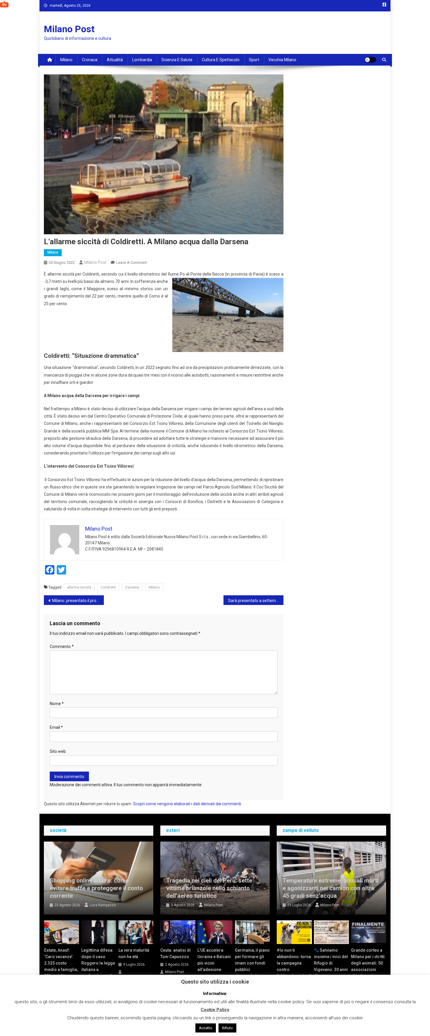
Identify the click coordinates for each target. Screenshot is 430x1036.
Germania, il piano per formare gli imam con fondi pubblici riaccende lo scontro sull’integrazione (252, 969)
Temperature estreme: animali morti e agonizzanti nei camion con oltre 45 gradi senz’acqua (331, 888)
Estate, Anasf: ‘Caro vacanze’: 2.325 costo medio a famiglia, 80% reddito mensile (61, 966)
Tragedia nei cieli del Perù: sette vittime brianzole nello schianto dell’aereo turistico (209, 888)
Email (56, 727)
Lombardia (142, 59)
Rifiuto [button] (227, 1028)
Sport (254, 59)
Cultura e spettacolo (221, 59)
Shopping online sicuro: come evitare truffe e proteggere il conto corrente (96, 888)
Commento (62, 646)
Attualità (115, 59)
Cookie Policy (215, 1009)
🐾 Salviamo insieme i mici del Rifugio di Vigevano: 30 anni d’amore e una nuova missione (331, 966)
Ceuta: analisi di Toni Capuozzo (175, 953)
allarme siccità (79, 587)
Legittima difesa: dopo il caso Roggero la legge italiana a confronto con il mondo (98, 966)
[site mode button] (370, 60)
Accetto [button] (205, 1028)
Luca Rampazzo (103, 905)
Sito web (58, 751)
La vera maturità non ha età (133, 953)
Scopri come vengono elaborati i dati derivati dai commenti (187, 803)
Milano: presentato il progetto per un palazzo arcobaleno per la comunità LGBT (78, 600)
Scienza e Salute (176, 59)
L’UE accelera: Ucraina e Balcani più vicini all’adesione (214, 960)
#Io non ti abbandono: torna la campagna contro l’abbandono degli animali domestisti (294, 969)
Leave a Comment (131, 262)
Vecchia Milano (282, 59)
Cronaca (89, 59)
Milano (66, 59)
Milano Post (69, 29)
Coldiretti (108, 587)
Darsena (132, 587)
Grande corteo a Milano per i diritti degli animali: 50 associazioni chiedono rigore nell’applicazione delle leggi (368, 969)
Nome (57, 703)
